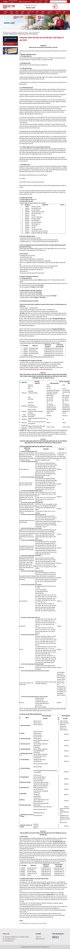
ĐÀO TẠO (17, 12)
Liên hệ (64, 12)
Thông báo (43, 12)
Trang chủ (5, 12)
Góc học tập (38, 937)
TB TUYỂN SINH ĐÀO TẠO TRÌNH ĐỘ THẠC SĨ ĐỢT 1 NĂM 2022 (33, 923)
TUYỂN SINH (22, 12)
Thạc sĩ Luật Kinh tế (23, 32)
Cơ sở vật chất (50, 12)
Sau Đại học (14, 32)
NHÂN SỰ (37, 12)
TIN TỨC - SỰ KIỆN (30, 12)
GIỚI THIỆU (11, 12)
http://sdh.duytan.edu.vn (46, 369)
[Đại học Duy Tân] (9, 6)
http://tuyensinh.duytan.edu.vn (32, 369)
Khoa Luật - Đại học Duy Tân (35, 947)
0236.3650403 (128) (9, 940)
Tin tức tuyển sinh (34, 32)
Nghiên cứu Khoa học (40, 938)
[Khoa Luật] (55, 6)
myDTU (36, 1)
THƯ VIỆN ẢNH (58, 12)
